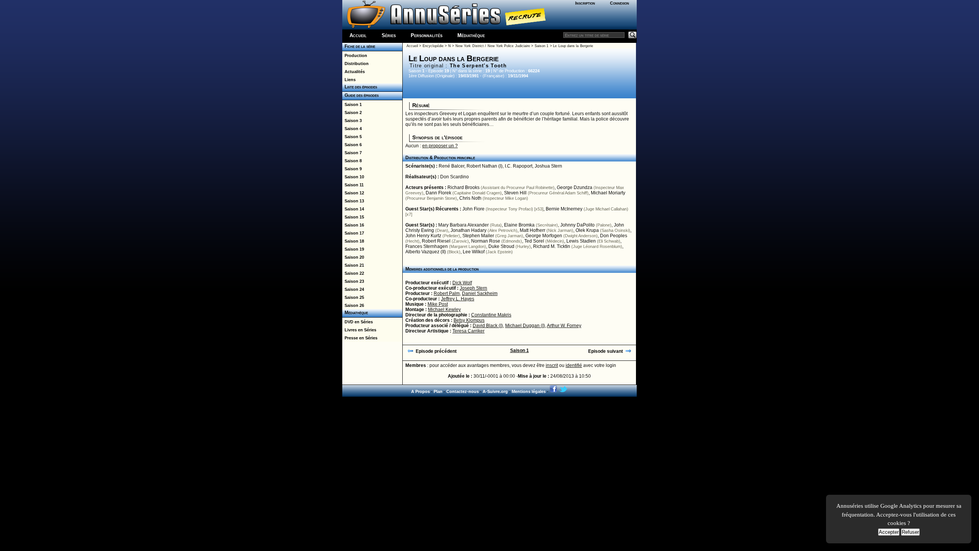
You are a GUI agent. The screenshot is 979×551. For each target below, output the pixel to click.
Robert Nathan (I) (485, 166)
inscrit (552, 365)
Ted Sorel (534, 241)
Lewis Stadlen (581, 241)
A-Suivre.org (495, 391)
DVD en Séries (357, 322)
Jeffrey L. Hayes (457, 299)
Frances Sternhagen (426, 246)
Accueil (358, 35)
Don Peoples (613, 235)
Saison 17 (353, 233)
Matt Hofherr (532, 230)
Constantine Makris (491, 315)
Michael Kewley (444, 309)
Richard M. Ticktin (551, 246)
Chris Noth (470, 198)
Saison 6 (352, 144)
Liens (349, 79)
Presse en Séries (359, 338)
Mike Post (438, 304)
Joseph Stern (473, 288)
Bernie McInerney (564, 209)
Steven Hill (515, 193)
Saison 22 (353, 273)
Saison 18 (353, 241)
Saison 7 (352, 152)
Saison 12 (353, 193)
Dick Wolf (462, 282)
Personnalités (426, 35)
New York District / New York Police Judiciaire (492, 46)
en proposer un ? (440, 145)
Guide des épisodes (360, 95)
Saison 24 (353, 289)
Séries (389, 35)
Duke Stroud (501, 246)
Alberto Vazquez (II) (425, 251)
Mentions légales (529, 391)
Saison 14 (353, 209)
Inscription (585, 3)
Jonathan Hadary (468, 230)
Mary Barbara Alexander (463, 225)
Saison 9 (352, 168)
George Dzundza (574, 187)
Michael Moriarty (608, 193)
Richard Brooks (463, 187)
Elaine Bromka (519, 225)
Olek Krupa (587, 230)
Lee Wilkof (474, 251)
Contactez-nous (462, 391)
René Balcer (451, 166)
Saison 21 (353, 265)
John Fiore (473, 209)
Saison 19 (353, 249)
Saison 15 (353, 217)
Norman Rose (485, 241)
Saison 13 (353, 201)
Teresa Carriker (468, 331)
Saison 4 (352, 128)
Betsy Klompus (469, 320)
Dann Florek (438, 193)
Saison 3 (352, 120)
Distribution (355, 63)
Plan (438, 391)
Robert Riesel (436, 241)
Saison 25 (353, 297)
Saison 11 (353, 185)
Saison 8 (352, 160)
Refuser (910, 532)
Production (354, 55)
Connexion (619, 3)
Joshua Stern (548, 166)
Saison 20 (353, 257)
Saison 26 (353, 305)
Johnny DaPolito (577, 225)
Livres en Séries (359, 330)
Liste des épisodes (359, 87)
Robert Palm (447, 293)
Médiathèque (471, 35)
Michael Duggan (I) (525, 325)
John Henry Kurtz (423, 235)
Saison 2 (352, 112)
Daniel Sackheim (480, 293)
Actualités (353, 71)
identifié (574, 365)
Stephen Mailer (478, 235)
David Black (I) (488, 325)
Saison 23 (353, 281)
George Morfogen (543, 235)
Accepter (889, 532)
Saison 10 (353, 176)
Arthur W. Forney (564, 325)
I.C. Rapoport (518, 166)
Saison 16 (353, 225)
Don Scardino (454, 176)
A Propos (420, 391)
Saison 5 (352, 136)
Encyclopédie (433, 46)
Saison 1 (352, 104)
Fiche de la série (358, 46)
